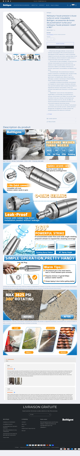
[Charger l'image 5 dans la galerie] (37, 57)
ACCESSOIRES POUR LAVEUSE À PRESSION (10, 427)
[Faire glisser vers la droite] (42, 57)
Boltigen (17, 447)
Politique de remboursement (25, 447)
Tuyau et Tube (6, 437)
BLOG (23, 426)
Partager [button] (50, 114)
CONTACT (24, 422)
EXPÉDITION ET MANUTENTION (28, 428)
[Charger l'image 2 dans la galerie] (16, 57)
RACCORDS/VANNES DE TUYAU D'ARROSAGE (10, 431)
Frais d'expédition (50, 34)
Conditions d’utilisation (46, 447)
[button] (22, 5)
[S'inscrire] (49, 414)
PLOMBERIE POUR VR (7, 424)
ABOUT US (24, 424)
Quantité (48, 36)
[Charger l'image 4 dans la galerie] (30, 57)
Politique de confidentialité (36, 447)
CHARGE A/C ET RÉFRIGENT (9, 422)
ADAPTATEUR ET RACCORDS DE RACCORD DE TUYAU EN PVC (10, 434)
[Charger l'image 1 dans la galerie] (9, 57)
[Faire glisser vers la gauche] (4, 57)
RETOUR (23, 430)
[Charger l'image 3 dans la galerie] (23, 57)
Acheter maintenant (60, 47)
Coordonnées (62, 447)
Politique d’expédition (55, 447)
